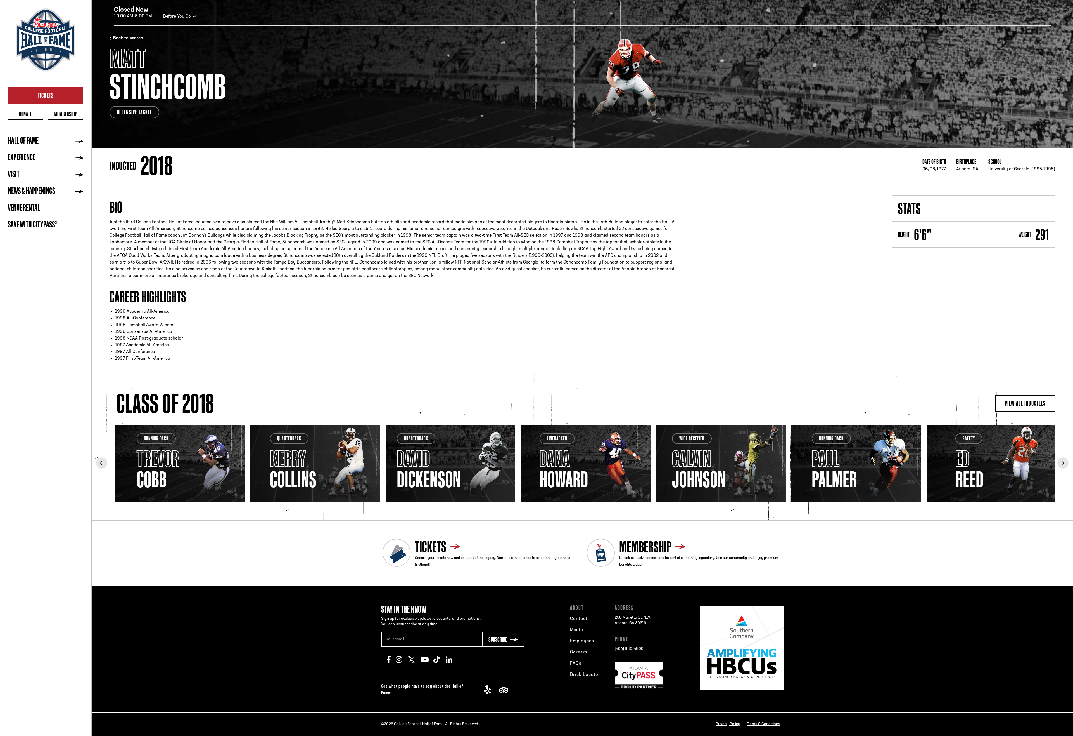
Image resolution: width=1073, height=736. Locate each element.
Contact (578, 619)
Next (1063, 463)
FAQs (575, 663)
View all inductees (1025, 403)
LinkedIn (452, 659)
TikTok (439, 659)
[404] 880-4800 (629, 649)
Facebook (391, 659)
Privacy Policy (728, 724)
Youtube (427, 659)
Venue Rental (24, 208)
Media (576, 630)
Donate (25, 114)
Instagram (402, 659)
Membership (65, 114)
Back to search (128, 38)
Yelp (490, 689)
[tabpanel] (180, 463)
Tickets (46, 95)
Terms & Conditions (763, 724)
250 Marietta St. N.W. (633, 620)
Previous (101, 463)
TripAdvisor (505, 689)
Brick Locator (585, 674)
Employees (582, 641)
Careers (578, 652)
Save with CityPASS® (33, 225)
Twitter (414, 659)
